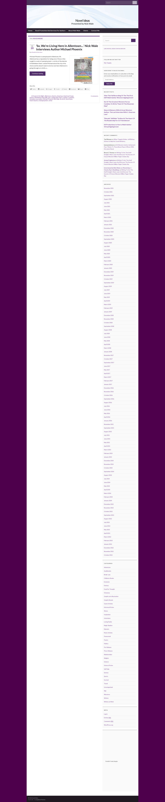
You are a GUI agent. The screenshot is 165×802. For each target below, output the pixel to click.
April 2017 (107, 373)
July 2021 (107, 203)
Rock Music (69, 99)
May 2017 (107, 370)
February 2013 (108, 540)
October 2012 (108, 555)
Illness (106, 611)
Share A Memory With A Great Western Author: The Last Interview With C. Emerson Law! (119, 112)
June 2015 (107, 439)
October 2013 (108, 511)
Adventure (107, 567)
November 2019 (109, 275)
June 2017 (107, 366)
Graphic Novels (108, 600)
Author (32, 97)
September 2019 (109, 282)
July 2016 (107, 406)
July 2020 (107, 246)
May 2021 (107, 210)
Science (106, 662)
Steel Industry (34, 100)
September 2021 (109, 195)
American (60, 96)
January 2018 (108, 351)
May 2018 (107, 341)
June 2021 (107, 206)
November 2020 (109, 232)
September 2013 (109, 515)
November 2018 (109, 319)
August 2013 (108, 519)
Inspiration (107, 614)
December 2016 (109, 388)
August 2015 (108, 431)
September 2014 (109, 471)
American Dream (68, 96)
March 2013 (107, 537)
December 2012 (109, 548)
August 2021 (108, 199)
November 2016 (109, 391)
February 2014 (108, 497)
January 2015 (108, 457)
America (54, 96)
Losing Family (108, 622)
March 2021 (107, 217)
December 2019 (109, 272)
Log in (106, 714)
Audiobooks (107, 571)
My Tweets (107, 63)
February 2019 (108, 308)
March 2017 (107, 377)
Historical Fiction (109, 607)
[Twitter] (32, 2)
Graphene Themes (40, 799)
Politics (106, 643)
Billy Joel (47, 97)
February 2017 (108, 381)
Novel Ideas (82, 20)
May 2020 (107, 253)
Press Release (108, 651)
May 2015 (107, 442)
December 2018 (109, 315)
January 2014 (108, 500)
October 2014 (108, 468)
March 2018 (107, 348)
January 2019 (108, 312)
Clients (85, 30)
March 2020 (107, 261)
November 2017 (109, 355)
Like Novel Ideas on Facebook (114, 48)
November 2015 (109, 424)
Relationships (108, 654)
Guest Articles (108, 603)
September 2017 (109, 362)
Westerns (107, 694)
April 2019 (107, 301)
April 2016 (107, 417)
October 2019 (108, 279)
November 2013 (109, 508)
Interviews (39, 52)
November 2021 (109, 188)
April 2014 (107, 489)
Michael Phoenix (48, 99)
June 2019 (107, 293)
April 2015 (107, 446)
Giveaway (107, 593)
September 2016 (109, 399)
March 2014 (107, 493)
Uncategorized (108, 687)
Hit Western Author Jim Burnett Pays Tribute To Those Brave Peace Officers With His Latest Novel (119, 147)
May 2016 (107, 413)
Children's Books (109, 578)
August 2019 (108, 286)
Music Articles (108, 633)
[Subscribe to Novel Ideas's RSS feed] (38, 2)
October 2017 (108, 359)
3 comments (94, 96)
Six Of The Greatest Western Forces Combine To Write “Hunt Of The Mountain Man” (119, 104)
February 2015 (108, 453)
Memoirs (106, 629)
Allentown (48, 96)
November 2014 (109, 464)
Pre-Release (107, 647)
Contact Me (95, 30)
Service (106, 672)
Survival (106, 680)
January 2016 (108, 420)
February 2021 (108, 221)
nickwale (33, 52)
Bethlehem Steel (40, 97)
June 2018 (107, 337)
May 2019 (107, 297)
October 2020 (108, 235)
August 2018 (108, 330)
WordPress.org (108, 725)
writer (50, 100)
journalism (39, 99)
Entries (107, 717)
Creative (65, 97)
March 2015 (107, 450)
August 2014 (108, 475)
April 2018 (107, 344)
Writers (106, 698)
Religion (106, 658)
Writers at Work (109, 702)
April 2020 (107, 257)
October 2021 (108, 192)
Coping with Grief (56, 97)
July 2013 (107, 522)
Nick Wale (56, 99)
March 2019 (107, 304)
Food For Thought (109, 589)
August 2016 (108, 402)
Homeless (33, 99)
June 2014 (107, 482)
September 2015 (109, 428)
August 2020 (108, 243)
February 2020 (108, 264)
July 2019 (107, 290)
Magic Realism (108, 625)
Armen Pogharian (109, 160)
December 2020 (109, 228)
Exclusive (107, 582)
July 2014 (107, 479)
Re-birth (62, 99)
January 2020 (108, 268)
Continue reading (37, 73)
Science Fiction (108, 665)
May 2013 (107, 529)
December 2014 (109, 460)
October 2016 (108, 395)
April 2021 (107, 213)
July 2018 (107, 333)
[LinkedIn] (35, 2)
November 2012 (109, 551)
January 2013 (108, 544)
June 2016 (107, 410)
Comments (108, 721)
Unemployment (43, 100)
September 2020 (109, 239)
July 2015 (107, 435)
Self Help (106, 669)
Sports (106, 676)
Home (30, 30)
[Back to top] (160, 797)
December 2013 (109, 504)
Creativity (71, 97)
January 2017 (108, 384)
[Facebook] (29, 2)
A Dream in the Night (37, 96)
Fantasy (106, 585)
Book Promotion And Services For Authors (50, 30)
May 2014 (107, 486)
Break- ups (107, 574)
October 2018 (108, 322)
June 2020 (107, 250)
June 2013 (107, 526)
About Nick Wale (74, 30)
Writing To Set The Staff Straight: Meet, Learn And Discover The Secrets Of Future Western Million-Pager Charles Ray (119, 154)
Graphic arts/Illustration (111, 596)
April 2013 (107, 533)
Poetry (106, 640)
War (105, 691)
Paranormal (107, 636)
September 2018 (109, 326)
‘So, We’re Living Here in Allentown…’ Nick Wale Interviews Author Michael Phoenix (67, 47)
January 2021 (108, 224)
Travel (106, 683)
